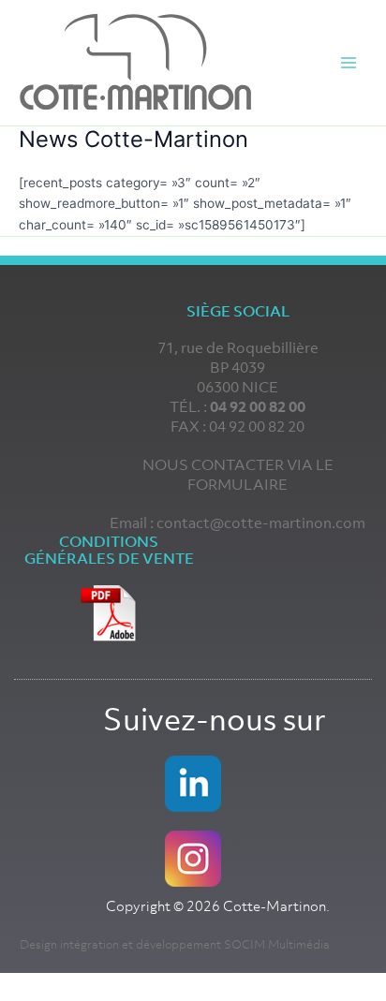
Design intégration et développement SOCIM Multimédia (175, 944)
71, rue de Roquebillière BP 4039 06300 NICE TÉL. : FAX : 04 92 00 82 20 (238, 386)
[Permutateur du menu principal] (349, 63)
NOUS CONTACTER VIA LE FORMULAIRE (238, 474)
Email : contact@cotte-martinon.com (237, 522)
